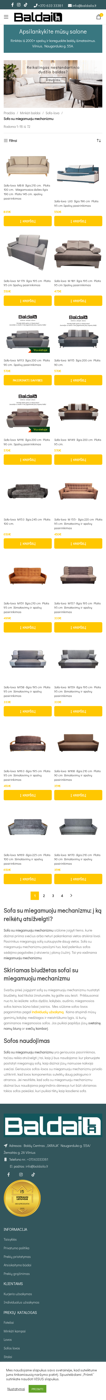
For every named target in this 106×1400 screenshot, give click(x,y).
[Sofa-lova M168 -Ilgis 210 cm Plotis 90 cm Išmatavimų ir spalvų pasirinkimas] (78, 743)
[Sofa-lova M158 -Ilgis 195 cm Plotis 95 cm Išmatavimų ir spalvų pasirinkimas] (28, 659)
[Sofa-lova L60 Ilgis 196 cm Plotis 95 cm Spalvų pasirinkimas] (78, 173)
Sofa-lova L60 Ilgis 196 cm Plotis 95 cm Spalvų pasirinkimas (76, 203)
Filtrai (13, 141)
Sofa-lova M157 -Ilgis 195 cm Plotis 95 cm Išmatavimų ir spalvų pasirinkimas (77, 607)
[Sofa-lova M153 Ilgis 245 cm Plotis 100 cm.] (28, 491)
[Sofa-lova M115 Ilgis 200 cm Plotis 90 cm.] (78, 332)
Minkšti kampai (15, 1331)
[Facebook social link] (13, 4)
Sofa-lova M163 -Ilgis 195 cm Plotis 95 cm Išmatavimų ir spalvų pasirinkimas (27, 775)
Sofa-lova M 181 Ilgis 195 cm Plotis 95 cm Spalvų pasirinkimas (77, 283)
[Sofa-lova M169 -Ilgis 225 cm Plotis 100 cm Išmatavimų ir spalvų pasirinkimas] (28, 827)
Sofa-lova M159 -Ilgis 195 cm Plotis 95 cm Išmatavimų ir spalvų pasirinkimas (77, 691)
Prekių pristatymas (17, 1256)
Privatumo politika (16, 1248)
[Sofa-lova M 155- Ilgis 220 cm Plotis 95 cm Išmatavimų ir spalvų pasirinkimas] (78, 491)
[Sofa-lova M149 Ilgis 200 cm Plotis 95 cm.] (78, 412)
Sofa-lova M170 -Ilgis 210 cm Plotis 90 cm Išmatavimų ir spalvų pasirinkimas (77, 859)
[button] (28, 221)
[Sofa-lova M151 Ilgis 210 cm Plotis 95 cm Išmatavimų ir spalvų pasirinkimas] (28, 575)
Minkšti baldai (30, 113)
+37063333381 (37, 1159)
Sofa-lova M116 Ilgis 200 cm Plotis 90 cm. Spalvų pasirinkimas (27, 442)
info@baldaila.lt (84, 5)
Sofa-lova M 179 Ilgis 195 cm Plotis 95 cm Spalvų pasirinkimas (27, 283)
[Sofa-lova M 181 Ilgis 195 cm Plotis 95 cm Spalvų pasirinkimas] (78, 253)
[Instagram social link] (19, 4)
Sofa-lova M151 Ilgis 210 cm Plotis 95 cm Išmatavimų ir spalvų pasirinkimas (26, 607)
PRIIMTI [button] (37, 1389)
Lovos (8, 1339)
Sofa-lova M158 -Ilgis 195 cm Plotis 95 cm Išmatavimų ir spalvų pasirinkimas (27, 691)
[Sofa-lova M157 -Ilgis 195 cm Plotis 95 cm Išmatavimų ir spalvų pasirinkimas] (78, 575)
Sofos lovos (12, 1348)
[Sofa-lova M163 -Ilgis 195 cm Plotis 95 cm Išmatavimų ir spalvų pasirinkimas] (28, 743)
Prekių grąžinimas (17, 1273)
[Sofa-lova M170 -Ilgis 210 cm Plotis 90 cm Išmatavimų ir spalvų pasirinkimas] (78, 827)
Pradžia (9, 113)
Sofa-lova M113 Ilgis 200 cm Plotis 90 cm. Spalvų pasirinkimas (27, 362)
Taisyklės (10, 1239)
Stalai (8, 1356)
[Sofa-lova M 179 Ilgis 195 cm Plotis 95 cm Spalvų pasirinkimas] (28, 253)
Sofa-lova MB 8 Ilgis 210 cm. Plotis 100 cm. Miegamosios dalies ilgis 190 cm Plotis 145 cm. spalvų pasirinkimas (27, 191)
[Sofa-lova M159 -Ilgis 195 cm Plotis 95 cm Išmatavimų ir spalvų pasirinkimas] (78, 659)
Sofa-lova (52, 113)
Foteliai (9, 1322)
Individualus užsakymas (21, 1302)
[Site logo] (38, 16)
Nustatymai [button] (16, 1389)
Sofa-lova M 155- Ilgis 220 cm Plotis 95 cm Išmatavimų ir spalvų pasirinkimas (78, 523)
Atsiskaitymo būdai (17, 1265)
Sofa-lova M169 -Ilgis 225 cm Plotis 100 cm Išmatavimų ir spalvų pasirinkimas (27, 859)
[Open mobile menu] (6, 17)
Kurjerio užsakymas (18, 1293)
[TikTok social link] (25, 4)
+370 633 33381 (50, 5)
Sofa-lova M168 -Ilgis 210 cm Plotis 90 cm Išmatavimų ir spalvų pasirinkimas (77, 775)
